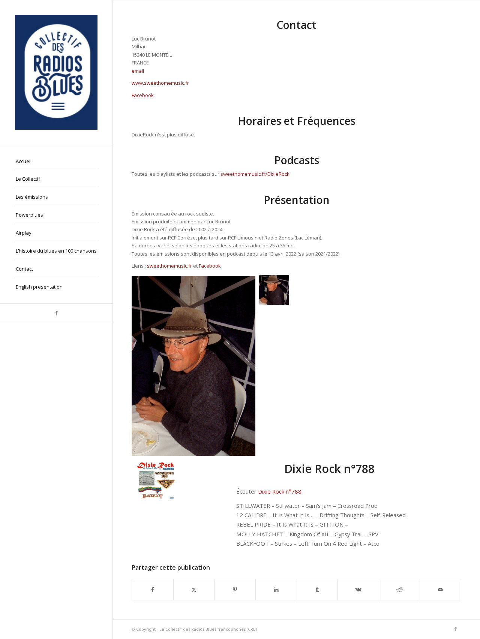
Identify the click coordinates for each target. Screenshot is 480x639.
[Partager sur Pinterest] (234, 589)
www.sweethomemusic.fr (160, 82)
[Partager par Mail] (440, 589)
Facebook (143, 95)
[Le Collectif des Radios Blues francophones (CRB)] (56, 72)
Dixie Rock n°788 (280, 491)
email (138, 70)
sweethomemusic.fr (169, 265)
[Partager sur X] (194, 589)
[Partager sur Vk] (358, 589)
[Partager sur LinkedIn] (276, 589)
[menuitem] (56, 162)
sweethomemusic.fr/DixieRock (255, 174)
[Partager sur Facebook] (152, 589)
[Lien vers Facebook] (56, 313)
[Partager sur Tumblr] (317, 589)
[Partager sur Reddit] (399, 589)
